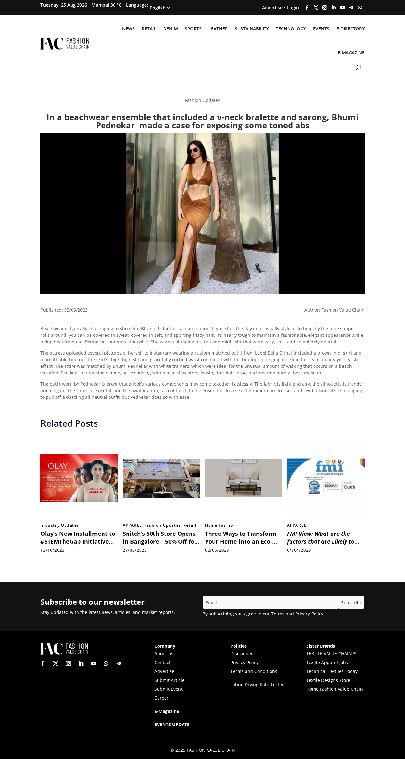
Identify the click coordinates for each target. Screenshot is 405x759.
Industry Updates (59, 525)
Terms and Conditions (253, 671)
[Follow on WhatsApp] (360, 7)
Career (161, 698)
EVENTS (321, 29)
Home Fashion (220, 525)
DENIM (170, 29)
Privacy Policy (309, 614)
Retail (189, 525)
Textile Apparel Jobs (327, 662)
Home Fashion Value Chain (334, 689)
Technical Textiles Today (332, 671)
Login (293, 7)
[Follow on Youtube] (342, 7)
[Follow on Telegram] (351, 7)
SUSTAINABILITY (252, 29)
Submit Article (169, 680)
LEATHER (218, 29)
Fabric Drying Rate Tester (257, 685)
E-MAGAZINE (351, 53)
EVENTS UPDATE (172, 724)
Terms (277, 614)
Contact (162, 662)
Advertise (272, 7)
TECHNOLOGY (291, 29)
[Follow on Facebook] (306, 7)
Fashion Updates (162, 525)
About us (163, 654)
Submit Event (168, 689)
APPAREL (132, 525)
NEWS (128, 29)
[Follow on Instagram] (324, 7)
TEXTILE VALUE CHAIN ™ (331, 654)
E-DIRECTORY (350, 29)
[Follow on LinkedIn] (333, 7)
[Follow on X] (315, 7)
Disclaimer (241, 654)
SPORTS (193, 29)
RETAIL (149, 29)
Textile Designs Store (328, 680)
